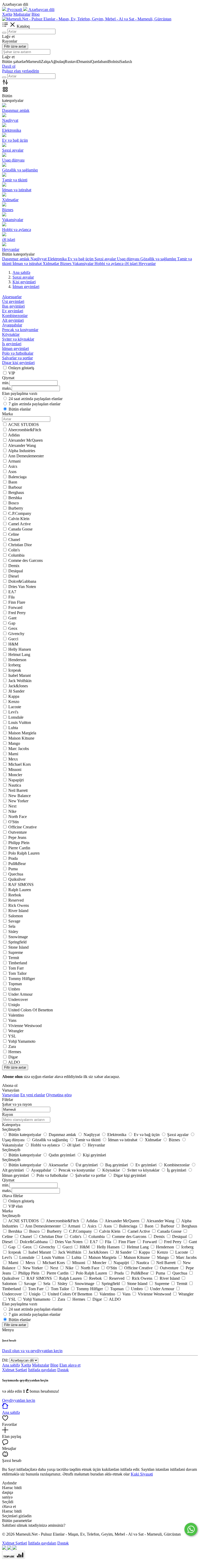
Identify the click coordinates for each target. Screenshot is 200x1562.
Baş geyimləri (13, 306)
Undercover (18, 999)
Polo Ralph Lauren (24, 853)
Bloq (36, 14)
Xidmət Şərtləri (14, 1370)
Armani (14, 461)
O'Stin (13, 822)
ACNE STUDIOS (23, 424)
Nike (12, 811)
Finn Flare (16, 602)
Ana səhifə (11, 1365)
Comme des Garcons (25, 560)
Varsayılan (10, 1095)
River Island (18, 910)
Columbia (16, 555)
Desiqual (15, 571)
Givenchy (16, 633)
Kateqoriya (11, 1124)
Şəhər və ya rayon (17, 1104)
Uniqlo (14, 1004)
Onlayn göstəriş (21, 368)
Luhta (13, 727)
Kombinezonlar (15, 315)
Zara (12, 1046)
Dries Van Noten (22, 586)
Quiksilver (17, 879)
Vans (12, 1020)
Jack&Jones (18, 686)
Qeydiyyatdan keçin (18, 1400)
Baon (12, 482)
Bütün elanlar (20, 409)
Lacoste (14, 707)
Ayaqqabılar (12, 325)
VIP (11, 373)
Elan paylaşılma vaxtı (19, 1304)
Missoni (14, 769)
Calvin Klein (18, 518)
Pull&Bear (17, 863)
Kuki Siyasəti (142, 1474)
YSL (12, 1036)
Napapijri (16, 780)
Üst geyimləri (13, 301)
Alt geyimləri (13, 320)
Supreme (15, 952)
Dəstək (63, 1370)
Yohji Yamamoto (21, 1041)
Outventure (17, 832)
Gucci (13, 639)
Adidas (14, 435)
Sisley (13, 931)
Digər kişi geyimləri (18, 362)
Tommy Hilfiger (21, 978)
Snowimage (18, 937)
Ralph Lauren (19, 889)
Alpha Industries (21, 450)
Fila (11, 597)
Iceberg (14, 665)
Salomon (15, 916)
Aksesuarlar (12, 297)
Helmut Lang (19, 654)
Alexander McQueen (25, 440)
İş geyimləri (11, 344)
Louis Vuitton (19, 722)
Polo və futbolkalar (17, 353)
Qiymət (8, 1180)
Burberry (15, 508)
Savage (14, 921)
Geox (12, 628)
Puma (13, 869)
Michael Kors (19, 764)
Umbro (14, 989)
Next (12, 806)
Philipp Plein (18, 842)
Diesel (13, 576)
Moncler (15, 775)
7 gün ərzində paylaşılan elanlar (34, 404)
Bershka (15, 497)
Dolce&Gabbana (22, 581)
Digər (13, 1057)
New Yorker (18, 801)
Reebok (14, 895)
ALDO (14, 1062)
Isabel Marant (19, 675)
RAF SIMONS (21, 884)
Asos (12, 471)
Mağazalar (21, 14)
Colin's (14, 550)
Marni (13, 754)
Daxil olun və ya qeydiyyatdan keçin (32, 1350)
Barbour (15, 487)
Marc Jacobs (18, 748)
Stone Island (18, 947)
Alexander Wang (22, 445)
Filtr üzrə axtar (15, 46)
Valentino (16, 1015)
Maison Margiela (22, 733)
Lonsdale (15, 717)
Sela (11, 926)
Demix (14, 565)
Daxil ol (8, 66)
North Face (17, 816)
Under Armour (20, 994)
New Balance (19, 795)
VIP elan (15, 1206)
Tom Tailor (17, 973)
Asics (12, 466)
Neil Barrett (18, 790)
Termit (13, 957)
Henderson (17, 660)
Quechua (15, 874)
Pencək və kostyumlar (20, 329)
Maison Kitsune (21, 738)
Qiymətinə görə (59, 1095)
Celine (13, 534)
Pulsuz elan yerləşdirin (20, 71)
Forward (15, 607)
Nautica (14, 785)
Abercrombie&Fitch (24, 430)
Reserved (16, 900)
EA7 (12, 592)
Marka (7, 1211)
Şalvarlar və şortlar (17, 358)
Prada (13, 858)
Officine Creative (22, 827)
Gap (11, 623)
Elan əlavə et (69, 1365)
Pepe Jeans (17, 837)
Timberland (17, 963)
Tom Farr (16, 968)
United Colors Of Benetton (30, 1010)
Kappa (13, 696)
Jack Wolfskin (20, 680)
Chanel (14, 539)
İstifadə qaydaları (42, 1370)
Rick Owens (18, 905)
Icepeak (14, 670)
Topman (15, 984)
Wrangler (15, 1031)
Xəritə (7, 14)
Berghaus (16, 492)
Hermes (14, 1052)
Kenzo (13, 701)
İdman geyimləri (15, 348)
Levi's (13, 712)
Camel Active (19, 524)
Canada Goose (20, 529)
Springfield (17, 942)
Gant (12, 618)
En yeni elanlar (32, 1095)
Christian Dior (20, 545)
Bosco (13, 503)
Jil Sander (16, 691)
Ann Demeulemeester (26, 456)
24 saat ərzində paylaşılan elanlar (36, 398)
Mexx (13, 759)
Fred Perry (17, 612)
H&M (13, 644)
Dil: (5, 1360)
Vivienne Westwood (25, 1025)
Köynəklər (11, 334)
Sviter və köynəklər (18, 339)
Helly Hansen (19, 649)
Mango (14, 743)
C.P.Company (19, 513)
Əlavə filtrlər (12, 1196)
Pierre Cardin (19, 848)
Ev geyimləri (12, 311)
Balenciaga (17, 477)
